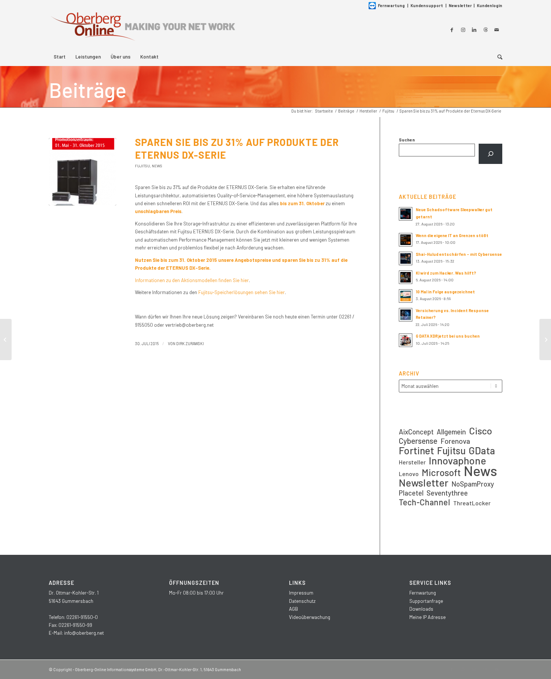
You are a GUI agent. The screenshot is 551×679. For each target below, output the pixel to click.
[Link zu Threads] (485, 29)
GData (482, 450)
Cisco (480, 430)
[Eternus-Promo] (82, 172)
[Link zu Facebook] (451, 29)
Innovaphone (457, 460)
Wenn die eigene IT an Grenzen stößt (452, 235)
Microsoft (441, 472)
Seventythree (447, 493)
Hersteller (412, 462)
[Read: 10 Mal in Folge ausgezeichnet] (405, 296)
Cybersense (418, 441)
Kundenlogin (489, 5)
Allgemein (451, 432)
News (157, 166)
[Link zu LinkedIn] (474, 29)
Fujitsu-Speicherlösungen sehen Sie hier (241, 292)
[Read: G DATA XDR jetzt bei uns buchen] (405, 340)
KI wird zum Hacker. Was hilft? (446, 272)
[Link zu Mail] (496, 29)
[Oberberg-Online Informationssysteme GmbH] (142, 29)
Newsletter (460, 5)
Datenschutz (302, 601)
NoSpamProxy (472, 484)
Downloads (421, 609)
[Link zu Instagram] (463, 29)
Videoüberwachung (309, 617)
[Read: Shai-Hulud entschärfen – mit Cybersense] (405, 258)
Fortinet (416, 450)
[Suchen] (490, 154)
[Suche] (497, 56)
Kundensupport (426, 5)
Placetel (411, 493)
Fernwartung (391, 5)
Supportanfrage (426, 601)
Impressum (301, 593)
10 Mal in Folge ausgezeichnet (445, 291)
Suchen (407, 139)
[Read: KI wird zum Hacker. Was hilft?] (405, 277)
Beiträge (87, 89)
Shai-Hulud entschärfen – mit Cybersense (459, 254)
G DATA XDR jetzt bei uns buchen (448, 335)
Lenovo (409, 473)
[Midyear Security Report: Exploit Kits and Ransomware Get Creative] (6, 339)
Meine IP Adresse (427, 617)
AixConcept (416, 432)
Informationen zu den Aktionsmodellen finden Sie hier (192, 280)
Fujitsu (142, 166)
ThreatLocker (472, 502)
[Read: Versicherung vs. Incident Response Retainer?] (405, 314)
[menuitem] (59, 56)
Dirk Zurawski (190, 343)
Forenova (455, 441)
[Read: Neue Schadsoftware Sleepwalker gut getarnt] (405, 214)
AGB (293, 609)
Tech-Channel (424, 502)
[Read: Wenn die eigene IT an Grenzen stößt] (405, 239)
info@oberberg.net (84, 633)
